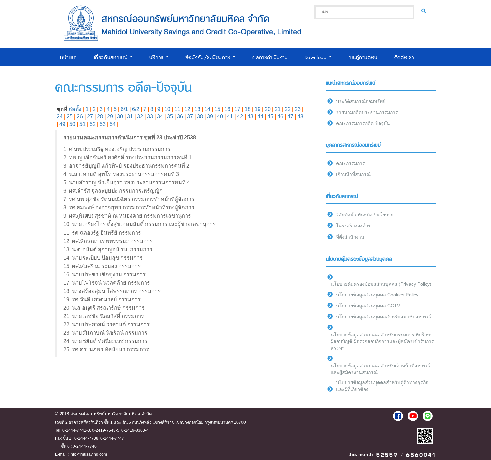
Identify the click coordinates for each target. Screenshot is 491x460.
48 (300, 116)
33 (150, 116)
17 (237, 109)
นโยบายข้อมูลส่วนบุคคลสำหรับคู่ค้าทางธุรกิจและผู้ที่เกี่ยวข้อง (382, 386)
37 (190, 116)
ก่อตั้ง (75, 109)
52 (93, 124)
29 (110, 116)
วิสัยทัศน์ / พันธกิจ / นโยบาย (364, 214)
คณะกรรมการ (350, 163)
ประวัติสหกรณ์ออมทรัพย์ (360, 101)
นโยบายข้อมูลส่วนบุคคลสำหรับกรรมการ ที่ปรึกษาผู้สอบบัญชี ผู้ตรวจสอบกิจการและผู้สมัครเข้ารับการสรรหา (382, 341)
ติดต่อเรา (404, 57)
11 (177, 109)
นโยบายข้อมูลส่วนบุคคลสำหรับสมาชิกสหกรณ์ (383, 316)
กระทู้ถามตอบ (363, 57)
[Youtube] (413, 416)
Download (316, 57)
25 (70, 116)
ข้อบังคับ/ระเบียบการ (208, 57)
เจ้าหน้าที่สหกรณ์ (353, 174)
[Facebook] (398, 416)
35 (170, 116)
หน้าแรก (68, 57)
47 (290, 116)
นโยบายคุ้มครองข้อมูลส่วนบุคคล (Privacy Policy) (381, 284)
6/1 (124, 109)
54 (113, 124)
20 (268, 109)
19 (258, 109)
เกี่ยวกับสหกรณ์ (111, 57)
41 (230, 116)
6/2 (135, 109)
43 (250, 116)
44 (260, 116)
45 (270, 116)
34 (160, 116)
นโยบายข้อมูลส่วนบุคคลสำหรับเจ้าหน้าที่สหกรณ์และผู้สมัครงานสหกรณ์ (380, 369)
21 (278, 109)
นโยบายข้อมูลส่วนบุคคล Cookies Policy (377, 294)
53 (103, 124)
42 (240, 116)
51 (82, 124)
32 (140, 116)
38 (200, 116)
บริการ (157, 57)
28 (100, 116)
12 (187, 109)
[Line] (428, 416)
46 (280, 116)
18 (247, 109)
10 (167, 109)
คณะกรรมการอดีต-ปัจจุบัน (363, 123)
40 (220, 116)
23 (298, 109)
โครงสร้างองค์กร (353, 225)
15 (217, 109)
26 (80, 116)
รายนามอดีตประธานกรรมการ (367, 112)
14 (207, 109)
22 (288, 109)
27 (90, 116)
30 (120, 116)
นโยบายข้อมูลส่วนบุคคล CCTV (368, 305)
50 (72, 124)
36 (180, 116)
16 (227, 109)
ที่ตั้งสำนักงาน (350, 237)
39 (210, 116)
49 (62, 124)
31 (130, 116)
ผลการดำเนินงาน (270, 57)
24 (60, 116)
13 (197, 109)
